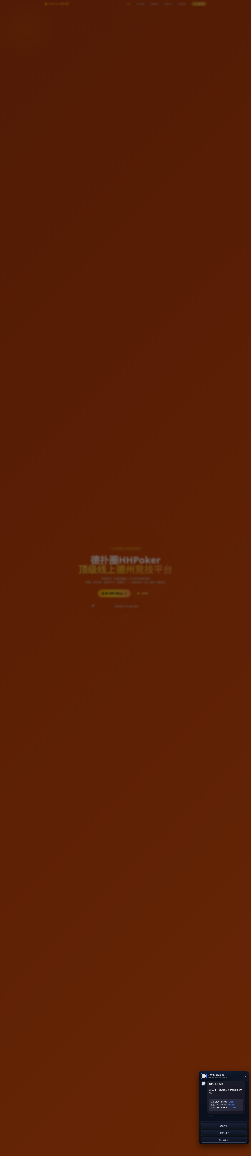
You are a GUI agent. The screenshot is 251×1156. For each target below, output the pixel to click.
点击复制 (231, 1102)
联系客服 (223, 1126)
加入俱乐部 (224, 1140)
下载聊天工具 (223, 1133)
